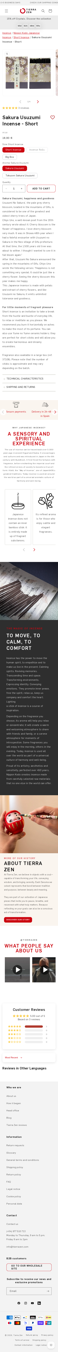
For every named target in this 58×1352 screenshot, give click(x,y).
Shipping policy (14, 1167)
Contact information (24, 1345)
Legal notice (13, 1189)
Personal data (14, 1203)
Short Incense (21, 37)
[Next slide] (55, 412)
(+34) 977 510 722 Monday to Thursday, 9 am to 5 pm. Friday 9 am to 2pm (25, 1235)
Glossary (11, 1152)
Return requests (15, 1145)
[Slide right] (37, 101)
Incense (6, 33)
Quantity (6, 182)
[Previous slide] (3, 412)
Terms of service (22, 1340)
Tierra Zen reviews (16, 1125)
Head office (12, 1110)
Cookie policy (13, 1196)
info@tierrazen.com (17, 1246)
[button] (6, 11)
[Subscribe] (47, 1291)
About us (11, 1096)
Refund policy (32, 1335)
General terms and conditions (22, 1160)
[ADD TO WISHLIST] (51, 117)
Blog (8, 1117)
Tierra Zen (18, 1335)
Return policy (13, 1174)
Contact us (12, 1224)
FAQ (8, 1181)
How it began (13, 1103)
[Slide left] (20, 101)
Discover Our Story (18, 920)
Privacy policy (47, 1335)
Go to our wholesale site (26, 1267)
